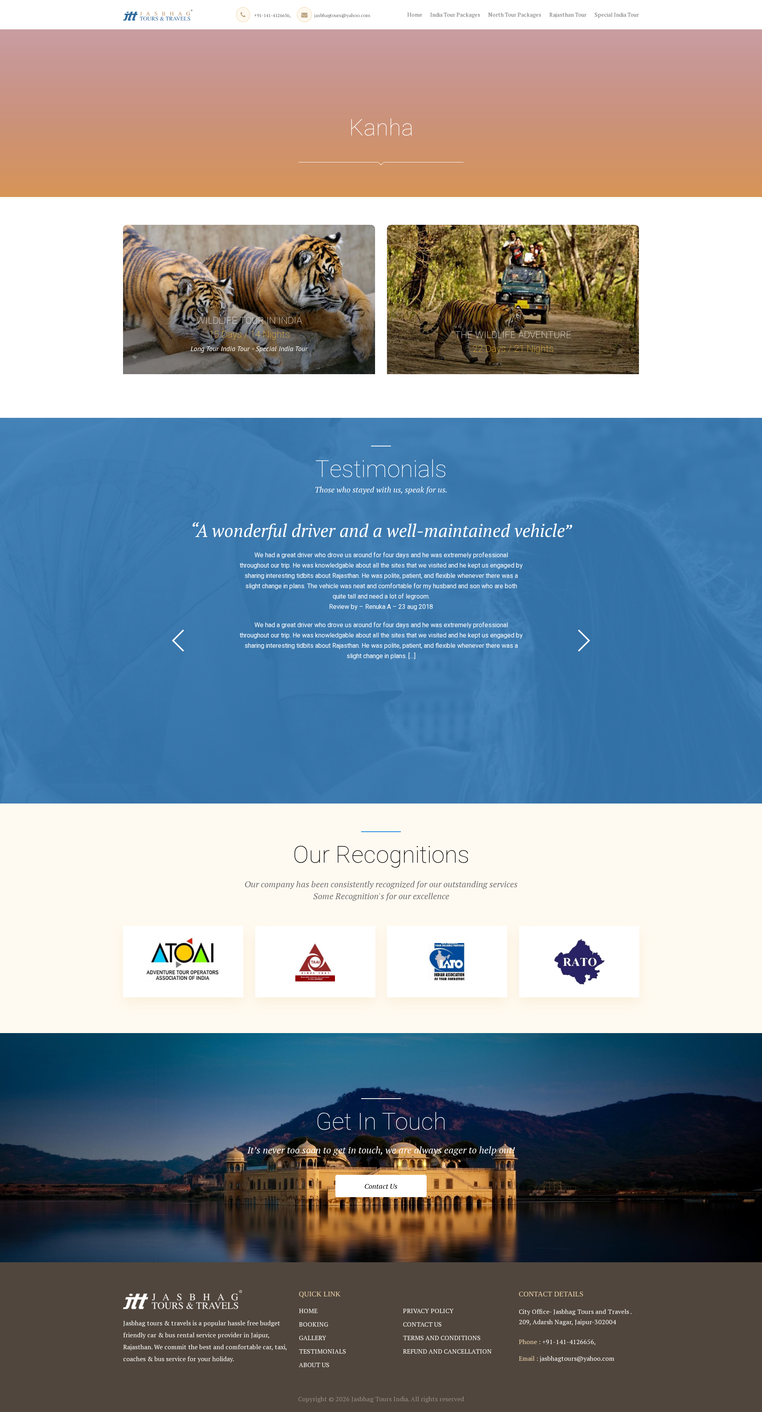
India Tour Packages (455, 14)
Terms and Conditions (442, 1337)
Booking (313, 1324)
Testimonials (322, 1351)
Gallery (312, 1337)
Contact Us (381, 1186)
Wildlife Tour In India (249, 321)
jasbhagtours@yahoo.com (342, 15)
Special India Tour (617, 14)
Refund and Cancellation (447, 1351)
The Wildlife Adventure (513, 335)
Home (414, 14)
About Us (314, 1364)
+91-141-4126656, (272, 15)
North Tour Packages (514, 14)
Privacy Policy (428, 1310)
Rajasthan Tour (568, 14)
